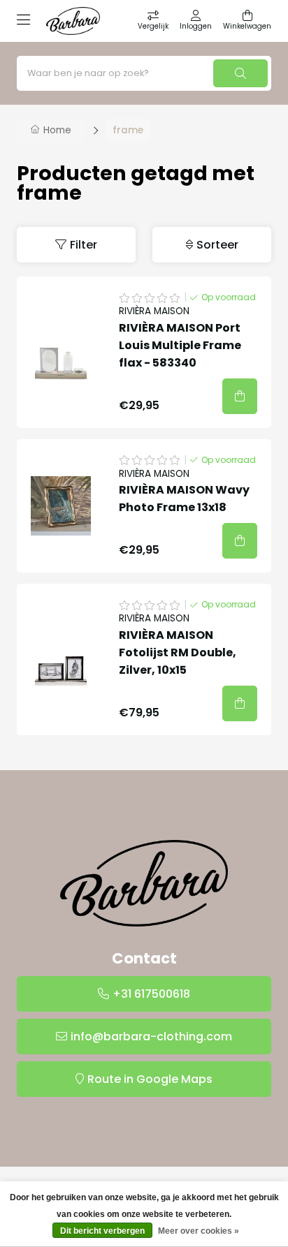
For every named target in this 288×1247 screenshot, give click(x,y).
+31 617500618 (151, 994)
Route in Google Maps (150, 1079)
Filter (83, 245)
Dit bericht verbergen (102, 1231)
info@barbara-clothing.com (151, 1036)
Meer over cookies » (198, 1231)
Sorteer (217, 245)
